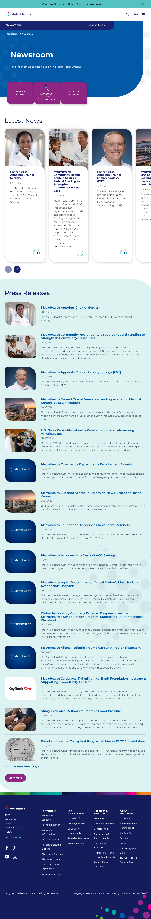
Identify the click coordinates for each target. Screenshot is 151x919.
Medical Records (51, 839)
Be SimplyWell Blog (128, 850)
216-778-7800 (13, 837)
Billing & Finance (51, 824)
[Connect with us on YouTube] (7, 857)
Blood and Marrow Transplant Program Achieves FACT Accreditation (93, 741)
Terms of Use (139, 893)
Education (99, 818)
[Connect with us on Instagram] (15, 857)
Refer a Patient (76, 843)
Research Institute (104, 823)
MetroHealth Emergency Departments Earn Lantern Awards (86, 464)
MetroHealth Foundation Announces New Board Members (85, 525)
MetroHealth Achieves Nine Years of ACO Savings (78, 555)
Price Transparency (109, 893)
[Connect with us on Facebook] (7, 848)
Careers (72, 818)
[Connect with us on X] (15, 848)
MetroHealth (12, 33)
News (123, 843)
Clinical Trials (101, 828)
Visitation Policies (51, 874)
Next (17, 269)
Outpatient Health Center (69, 4)
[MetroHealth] (18, 14)
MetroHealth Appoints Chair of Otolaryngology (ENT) (81, 372)
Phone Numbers (51, 859)
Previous (8, 269)
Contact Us (126, 833)
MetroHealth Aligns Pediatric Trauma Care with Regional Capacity (91, 647)
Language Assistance (84, 893)
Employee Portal (77, 823)
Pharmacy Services (52, 854)
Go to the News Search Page (22, 766)
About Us (125, 818)
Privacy (126, 893)
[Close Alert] (142, 4)
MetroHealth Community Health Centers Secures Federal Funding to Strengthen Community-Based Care (93, 336)
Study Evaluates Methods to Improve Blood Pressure (81, 711)
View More (15, 777)
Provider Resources (78, 838)
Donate (124, 838)
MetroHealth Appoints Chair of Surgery (70, 307)
